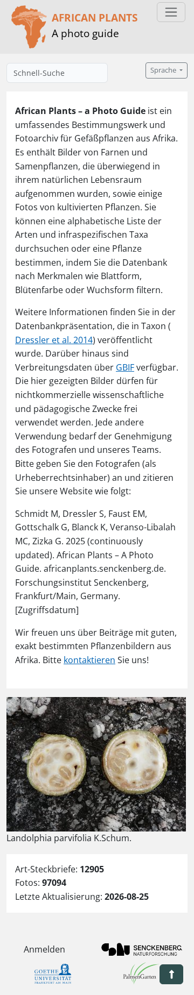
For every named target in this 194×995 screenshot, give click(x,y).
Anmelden (44, 949)
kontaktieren (89, 660)
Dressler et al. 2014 (54, 340)
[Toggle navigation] (171, 12)
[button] (171, 974)
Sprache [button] (164, 70)
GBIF (125, 367)
